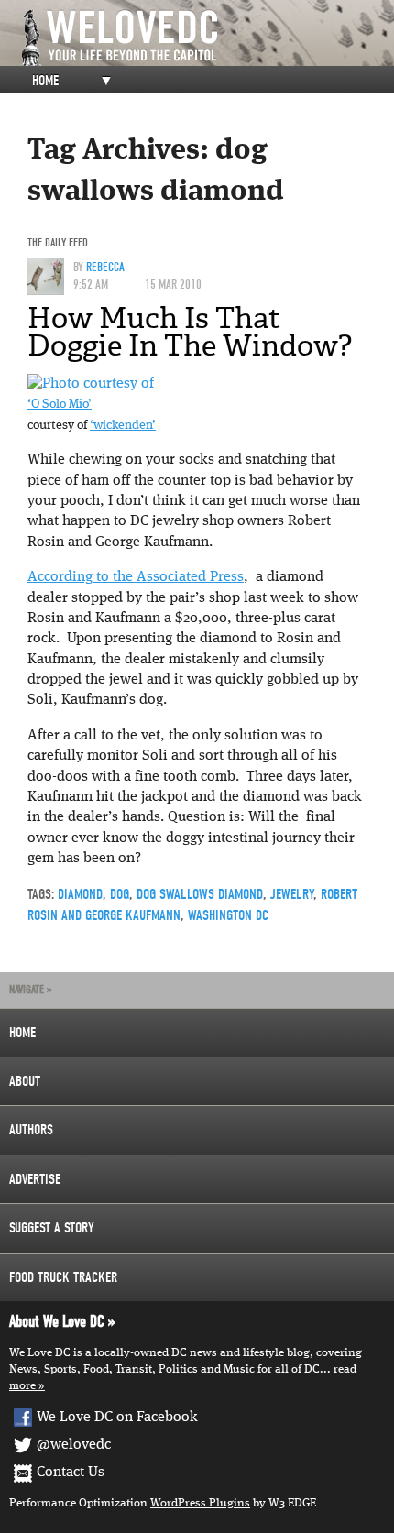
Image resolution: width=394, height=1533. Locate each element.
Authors (31, 1130)
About (24, 1081)
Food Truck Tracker (63, 1277)
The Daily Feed (57, 242)
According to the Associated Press (135, 577)
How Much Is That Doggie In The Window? (189, 332)
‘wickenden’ (123, 426)
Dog (119, 894)
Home (45, 80)
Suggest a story (51, 1228)
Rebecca (105, 267)
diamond (80, 894)
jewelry (291, 894)
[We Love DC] (206, 38)
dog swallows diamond (200, 894)
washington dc (228, 915)
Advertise (34, 1179)
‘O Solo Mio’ (59, 405)
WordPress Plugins (200, 1503)
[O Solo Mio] (90, 384)
